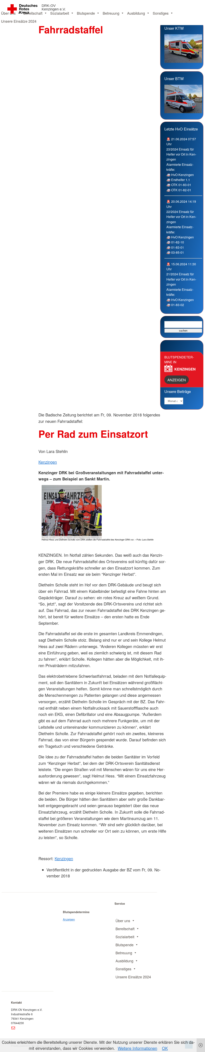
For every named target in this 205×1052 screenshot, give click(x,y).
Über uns (123, 920)
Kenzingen (47, 462)
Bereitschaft (125, 928)
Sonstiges (161, 13)
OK (165, 1048)
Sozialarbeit (59, 13)
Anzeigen (69, 919)
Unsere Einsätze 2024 (18, 21)
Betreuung (111, 13)
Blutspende (86, 13)
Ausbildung (136, 13)
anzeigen (176, 379)
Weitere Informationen (137, 1048)
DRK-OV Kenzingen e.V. (54, 7)
